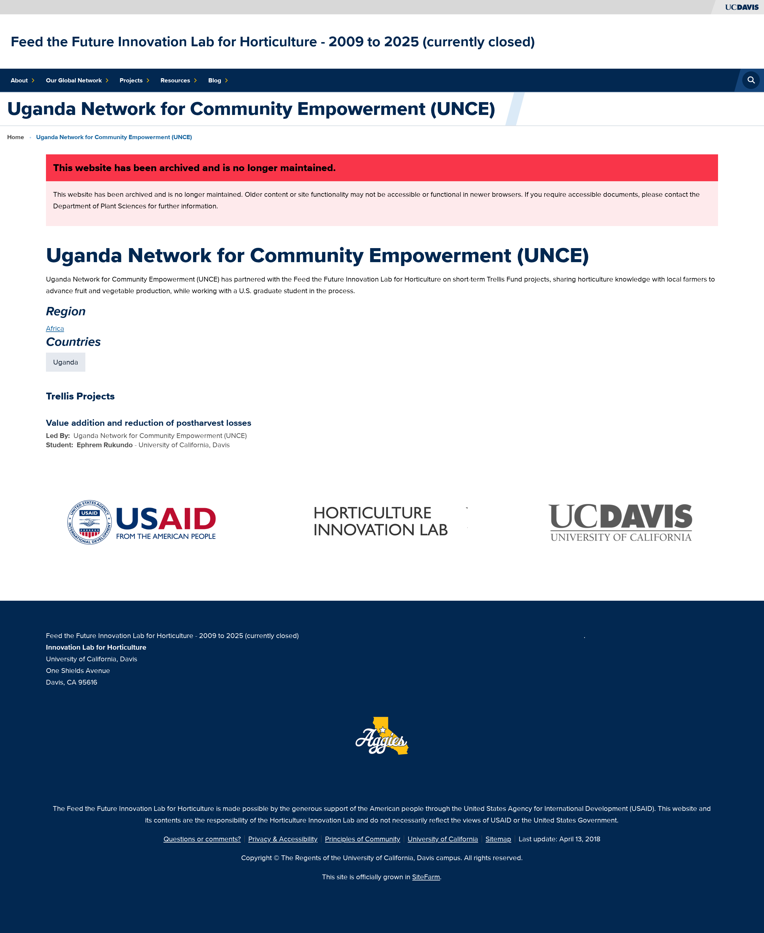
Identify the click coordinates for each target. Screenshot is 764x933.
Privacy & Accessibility (283, 839)
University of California (443, 839)
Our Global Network (74, 80)
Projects (131, 80)
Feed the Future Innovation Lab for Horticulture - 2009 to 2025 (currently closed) (273, 41)
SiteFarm (426, 876)
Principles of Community (362, 839)
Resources (175, 80)
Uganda (65, 362)
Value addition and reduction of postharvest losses (148, 422)
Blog (214, 80)
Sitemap (498, 839)
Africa (55, 328)
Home (15, 137)
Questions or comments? (202, 839)
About (19, 80)
